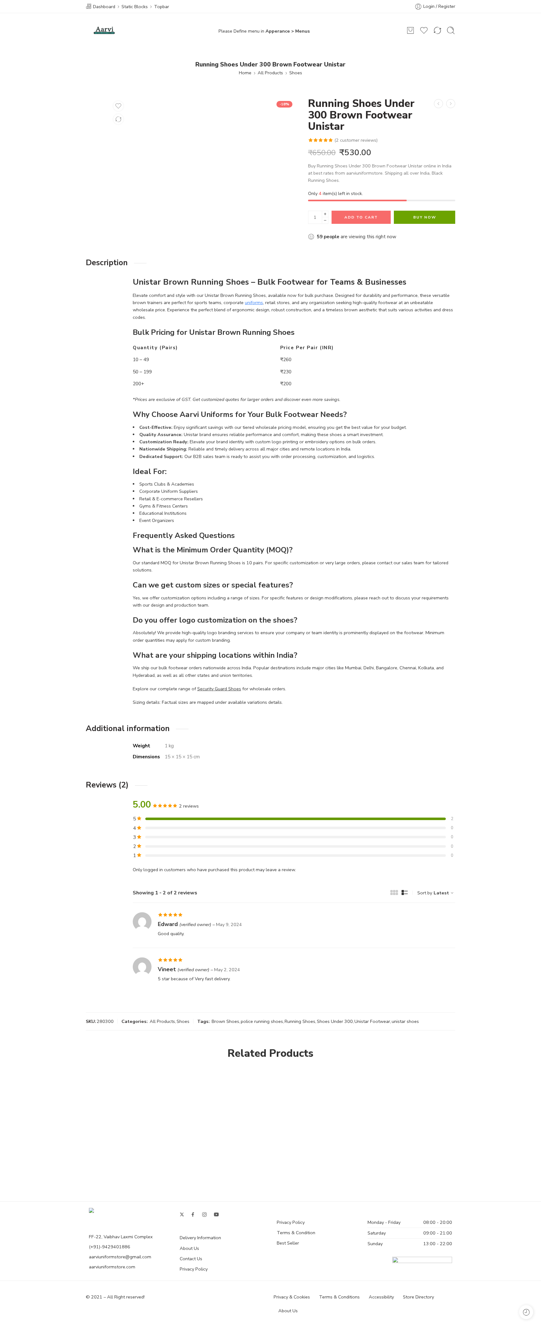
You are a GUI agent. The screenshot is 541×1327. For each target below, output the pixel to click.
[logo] (102, 1212)
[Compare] (118, 119)
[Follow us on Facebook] (192, 1214)
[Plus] (325, 214)
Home (245, 73)
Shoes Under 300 (335, 1021)
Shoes (295, 73)
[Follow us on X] (182, 1214)
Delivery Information (200, 1238)
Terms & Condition (296, 1233)
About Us (189, 1248)
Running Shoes (300, 1021)
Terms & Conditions (339, 1297)
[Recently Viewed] (526, 1312)
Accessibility (381, 1297)
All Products (270, 73)
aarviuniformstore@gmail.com (120, 1257)
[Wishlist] (118, 106)
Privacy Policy (194, 1269)
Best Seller (288, 1243)
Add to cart (361, 217)
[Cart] (410, 30)
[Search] (450, 30)
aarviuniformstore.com (112, 1267)
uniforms (254, 302)
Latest (441, 893)
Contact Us (191, 1259)
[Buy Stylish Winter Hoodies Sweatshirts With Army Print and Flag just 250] (450, 103)
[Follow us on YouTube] (216, 1214)
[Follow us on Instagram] (204, 1214)
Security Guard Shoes (219, 689)
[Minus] (325, 220)
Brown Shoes (225, 1021)
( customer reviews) (356, 140)
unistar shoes (405, 1021)
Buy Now (424, 217)
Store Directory (418, 1297)
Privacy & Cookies (292, 1297)
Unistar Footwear (372, 1021)
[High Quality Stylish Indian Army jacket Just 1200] (438, 103)
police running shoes (262, 1021)
